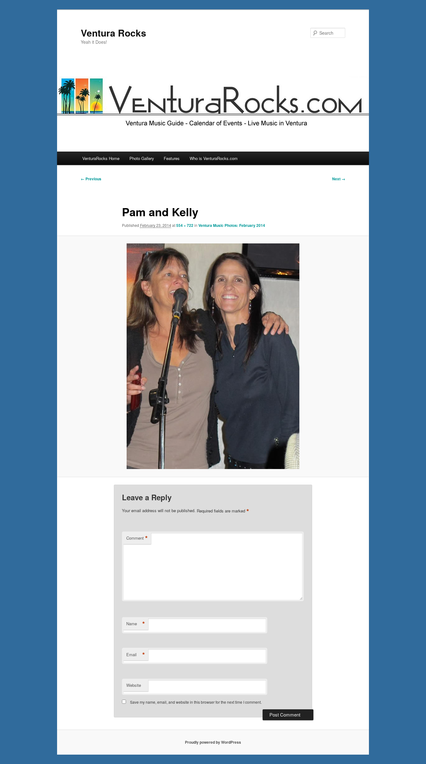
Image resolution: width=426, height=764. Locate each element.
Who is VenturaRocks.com (214, 158)
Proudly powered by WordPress (213, 742)
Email (135, 655)
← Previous (91, 179)
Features (172, 158)
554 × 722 (184, 225)
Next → (338, 179)
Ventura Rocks (113, 32)
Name (135, 624)
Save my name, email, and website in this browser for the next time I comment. (196, 702)
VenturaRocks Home (100, 158)
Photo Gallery (141, 158)
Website (133, 685)
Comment (137, 538)
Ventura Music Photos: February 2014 (231, 225)
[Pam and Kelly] (213, 356)
